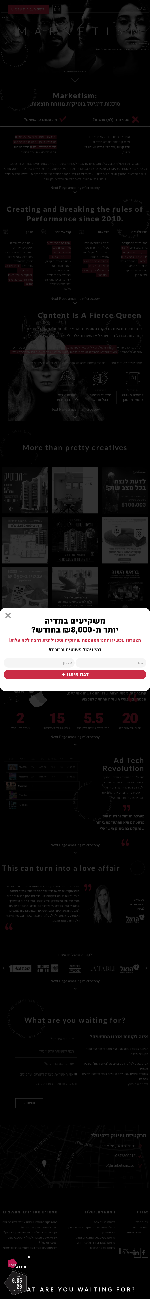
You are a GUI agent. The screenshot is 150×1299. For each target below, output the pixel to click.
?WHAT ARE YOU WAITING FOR (75, 1289)
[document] (75, 649)
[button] (8, 615)
